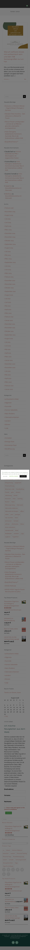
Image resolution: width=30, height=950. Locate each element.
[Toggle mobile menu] (27, 5)
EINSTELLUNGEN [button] (13, 476)
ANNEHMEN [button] (23, 476)
